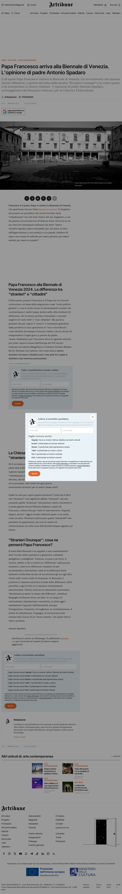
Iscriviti (34, 474)
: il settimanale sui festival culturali (46, 457)
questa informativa (83, 466)
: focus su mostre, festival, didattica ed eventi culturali (56, 440)
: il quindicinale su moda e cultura (47, 450)
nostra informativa (62, 463)
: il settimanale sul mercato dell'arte (48, 443)
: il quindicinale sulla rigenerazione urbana (51, 447)
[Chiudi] (92, 416)
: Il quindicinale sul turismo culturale (47, 454)
